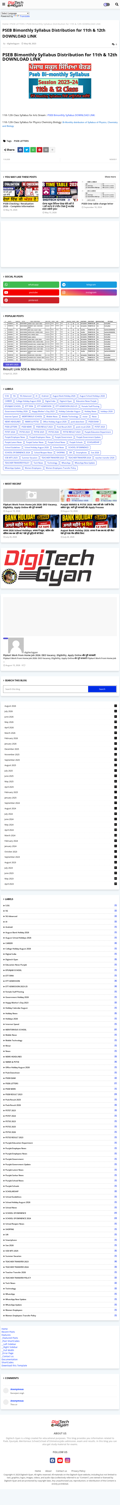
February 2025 (60, 792)
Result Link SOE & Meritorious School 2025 (35, 369)
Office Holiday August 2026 (55, 421)
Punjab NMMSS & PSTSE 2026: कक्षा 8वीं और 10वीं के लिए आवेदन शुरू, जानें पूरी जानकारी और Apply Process (87, 506)
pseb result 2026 (83, 426)
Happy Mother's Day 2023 (43, 411)
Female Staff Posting (90, 406)
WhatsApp (66, 463)
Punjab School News (56, 442)
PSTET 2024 (10, 432)
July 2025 (60, 770)
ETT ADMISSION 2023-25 (66, 406)
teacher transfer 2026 (104, 457)
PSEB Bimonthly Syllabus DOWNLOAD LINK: (71, 115)
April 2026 (60, 727)
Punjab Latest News (13, 442)
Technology (52, 463)
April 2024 (61, 830)
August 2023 (60, 862)
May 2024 (60, 824)
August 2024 (60, 808)
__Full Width (8, 1350)
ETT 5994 (29, 406)
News (94, 416)
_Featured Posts (10, 1337)
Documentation (10, 1359)
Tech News (38, 463)
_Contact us (8, 1356)
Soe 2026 (95, 452)
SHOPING (61, 452)
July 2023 (60, 867)
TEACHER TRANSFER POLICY (17, 463)
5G (14, 396)
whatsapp (33, 284)
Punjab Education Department (98, 432)
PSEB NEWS (27, 426)
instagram (91, 292)
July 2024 (60, 813)
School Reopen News (43, 452)
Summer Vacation (29, 457)
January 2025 (60, 797)
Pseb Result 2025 (64, 426)
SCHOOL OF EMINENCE (78, 447)
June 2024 (60, 819)
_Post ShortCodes (11, 1341)
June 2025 (60, 776)
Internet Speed (11, 416)
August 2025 (60, 765)
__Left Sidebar (9, 1344)
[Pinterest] (39, 149)
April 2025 (61, 786)
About (48, 1470)
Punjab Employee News (15, 437)
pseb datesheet (77, 421)
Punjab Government (63, 437)
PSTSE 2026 (53, 432)
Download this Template (14, 1365)
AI (36, 396)
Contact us (61, 1470)
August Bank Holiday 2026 (64, 396)
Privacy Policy (78, 1470)
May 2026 (61, 722)
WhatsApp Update (13, 468)
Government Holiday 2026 (16, 411)
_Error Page (7, 1353)
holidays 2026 (107, 411)
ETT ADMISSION (44, 406)
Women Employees (33, 468)
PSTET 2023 (100, 426)
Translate (25, 16)
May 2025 (60, 781)
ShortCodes (8, 1362)
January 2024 (60, 846)
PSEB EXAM (93, 421)
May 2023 (61, 878)
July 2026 (60, 711)
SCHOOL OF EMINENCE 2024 (17, 452)
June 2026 (60, 716)
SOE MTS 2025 (11, 457)
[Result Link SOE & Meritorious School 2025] (60, 341)
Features (6, 1334)
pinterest (33, 300)
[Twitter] (27, 149)
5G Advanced (25, 396)
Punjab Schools (76, 442)
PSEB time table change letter (97, 203)
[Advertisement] (26, 243)
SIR (70, 452)
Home (5, 23)
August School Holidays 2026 (92, 396)
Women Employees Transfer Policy (61, 468)
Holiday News (90, 411)
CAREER (8, 401)
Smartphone (81, 452)
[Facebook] (20, 149)
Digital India (50, 401)
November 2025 (60, 754)
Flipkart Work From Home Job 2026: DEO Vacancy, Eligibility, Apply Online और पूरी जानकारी (30, 506)
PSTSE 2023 (24, 432)
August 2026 (60, 706)
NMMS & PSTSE (32, 421)
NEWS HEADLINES (13, 421)
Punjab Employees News (40, 437)
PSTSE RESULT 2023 (71, 432)
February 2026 (60, 738)
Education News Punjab (86, 401)
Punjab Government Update (88, 437)
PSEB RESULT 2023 (44, 426)
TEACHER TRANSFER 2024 (79, 457)
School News (58, 447)
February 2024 (60, 840)
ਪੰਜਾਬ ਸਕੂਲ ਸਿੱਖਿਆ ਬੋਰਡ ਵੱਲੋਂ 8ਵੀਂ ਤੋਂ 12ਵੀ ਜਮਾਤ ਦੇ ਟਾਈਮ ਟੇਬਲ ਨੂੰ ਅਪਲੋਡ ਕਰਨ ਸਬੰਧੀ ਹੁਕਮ (58, 206)
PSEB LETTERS (17, 23)
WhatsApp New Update (85, 463)
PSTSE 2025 (39, 432)
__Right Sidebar (10, 1347)
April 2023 (61, 884)
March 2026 (60, 733)
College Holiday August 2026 (28, 401)
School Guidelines (12, 447)
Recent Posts (8, 1331)
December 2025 (60, 749)
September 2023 (60, 857)
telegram (91, 284)
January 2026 (60, 743)
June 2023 (60, 873)
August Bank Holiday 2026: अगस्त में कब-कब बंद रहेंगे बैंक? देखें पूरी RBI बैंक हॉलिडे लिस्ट (88, 532)
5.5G (7, 396)
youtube (33, 292)
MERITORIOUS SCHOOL (32, 416)
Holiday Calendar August (69, 411)
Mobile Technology (70, 416)
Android (45, 396)
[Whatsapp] (33, 149)
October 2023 (60, 851)
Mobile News (52, 416)
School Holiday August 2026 (37, 447)
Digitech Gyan (66, 401)
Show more (110, 176)
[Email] (46, 149)
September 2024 (60, 803)
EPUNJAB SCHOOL (13, 406)
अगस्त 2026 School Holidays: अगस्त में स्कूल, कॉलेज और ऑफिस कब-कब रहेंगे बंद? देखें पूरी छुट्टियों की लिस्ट (28, 532)
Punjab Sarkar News (35, 442)
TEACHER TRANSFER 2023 (53, 457)
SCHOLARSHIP (93, 442)
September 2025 (61, 760)
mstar (85, 416)
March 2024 (61, 835)
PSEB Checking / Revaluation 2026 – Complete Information (18, 205)
